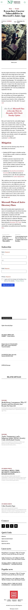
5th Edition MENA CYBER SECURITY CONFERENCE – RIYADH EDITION (11, 472)
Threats (17, 8)
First (3, 254)
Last (3, 260)
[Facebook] (3, 526)
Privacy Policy (19, 280)
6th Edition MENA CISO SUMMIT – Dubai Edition (8, 335)
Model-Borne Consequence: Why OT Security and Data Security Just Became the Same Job (14, 404)
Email (5, 268)
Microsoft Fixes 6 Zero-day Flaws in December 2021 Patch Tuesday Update (15, 111)
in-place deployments (18, 176)
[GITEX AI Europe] (22, 365)
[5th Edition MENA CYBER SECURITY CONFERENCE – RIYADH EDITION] (14, 458)
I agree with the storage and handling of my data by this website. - (15, 280)
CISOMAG (9, 21)
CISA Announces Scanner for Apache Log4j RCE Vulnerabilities (7, 239)
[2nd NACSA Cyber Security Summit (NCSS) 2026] (22, 355)
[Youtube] (16, 526)
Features (4, 400)
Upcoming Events (7, 468)
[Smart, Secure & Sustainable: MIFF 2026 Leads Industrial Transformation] (22, 345)
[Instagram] (7, 526)
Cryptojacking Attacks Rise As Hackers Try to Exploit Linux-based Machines (21, 239)
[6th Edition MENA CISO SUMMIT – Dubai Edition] (22, 335)
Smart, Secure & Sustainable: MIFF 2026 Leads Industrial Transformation (10, 345)
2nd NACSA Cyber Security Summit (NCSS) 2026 (9, 355)
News (10, 8)
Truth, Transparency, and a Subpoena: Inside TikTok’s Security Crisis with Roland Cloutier (13, 438)
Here (3, 228)
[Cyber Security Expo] (22, 325)
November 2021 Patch (15, 222)
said (3, 103)
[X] (11, 526)
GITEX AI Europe (6, 365)
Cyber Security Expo (7, 325)
